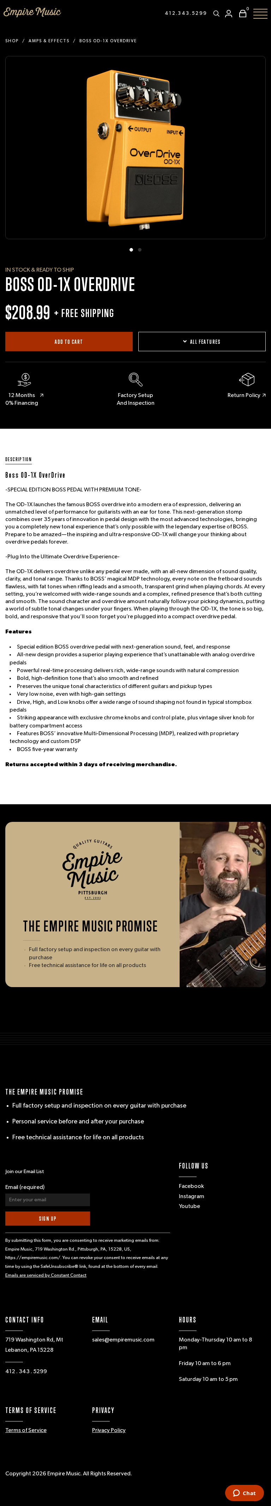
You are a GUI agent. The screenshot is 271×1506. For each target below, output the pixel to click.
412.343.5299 (186, 13)
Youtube (189, 1206)
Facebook (191, 1186)
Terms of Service (26, 1430)
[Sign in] (229, 13)
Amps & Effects (49, 41)
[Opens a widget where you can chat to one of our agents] (244, 1493)
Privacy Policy (109, 1430)
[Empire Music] (32, 12)
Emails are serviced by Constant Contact (45, 1275)
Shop (12, 41)
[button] (241, 13)
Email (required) (24, 1187)
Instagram (191, 1197)
